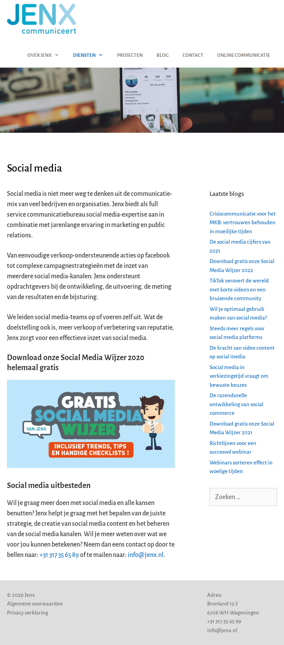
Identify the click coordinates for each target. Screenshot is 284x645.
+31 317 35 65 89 (59, 554)
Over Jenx (39, 55)
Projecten (130, 55)
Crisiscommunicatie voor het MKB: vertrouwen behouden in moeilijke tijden (243, 222)
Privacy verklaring (27, 613)
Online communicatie (243, 55)
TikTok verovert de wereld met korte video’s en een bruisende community (239, 289)
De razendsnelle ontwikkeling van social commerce (236, 404)
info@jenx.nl (145, 554)
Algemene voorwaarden (35, 604)
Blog (163, 55)
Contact (193, 55)
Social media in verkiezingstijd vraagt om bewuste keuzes (239, 376)
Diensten (84, 55)
